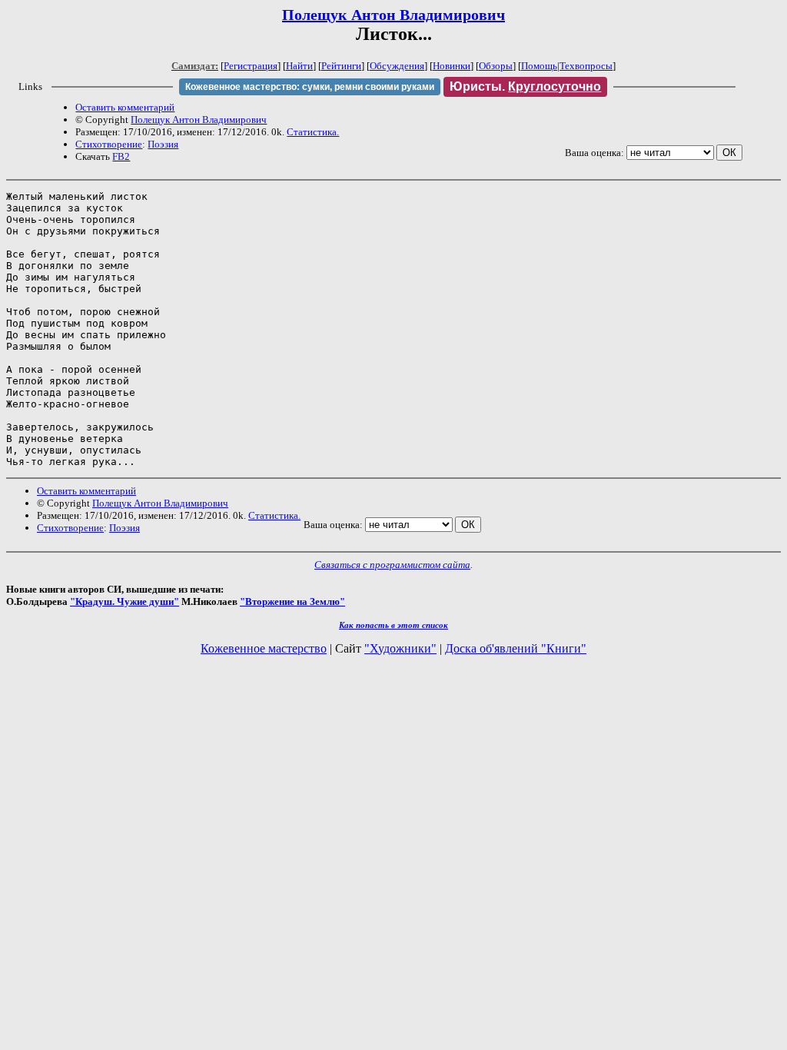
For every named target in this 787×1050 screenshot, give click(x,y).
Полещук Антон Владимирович (393, 14)
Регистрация (250, 65)
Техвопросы (586, 65)
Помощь (539, 65)
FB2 (121, 156)
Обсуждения (397, 65)
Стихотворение (108, 144)
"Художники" (400, 648)
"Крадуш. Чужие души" (124, 601)
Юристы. (525, 86)
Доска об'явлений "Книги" (515, 648)
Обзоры (496, 65)
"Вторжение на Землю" (292, 601)
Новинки (451, 65)
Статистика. (313, 132)
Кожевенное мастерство (264, 648)
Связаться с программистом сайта (392, 564)
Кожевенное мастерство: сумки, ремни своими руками (309, 86)
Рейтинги (341, 65)
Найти (299, 65)
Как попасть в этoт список (393, 625)
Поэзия (163, 144)
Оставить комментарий (124, 107)
